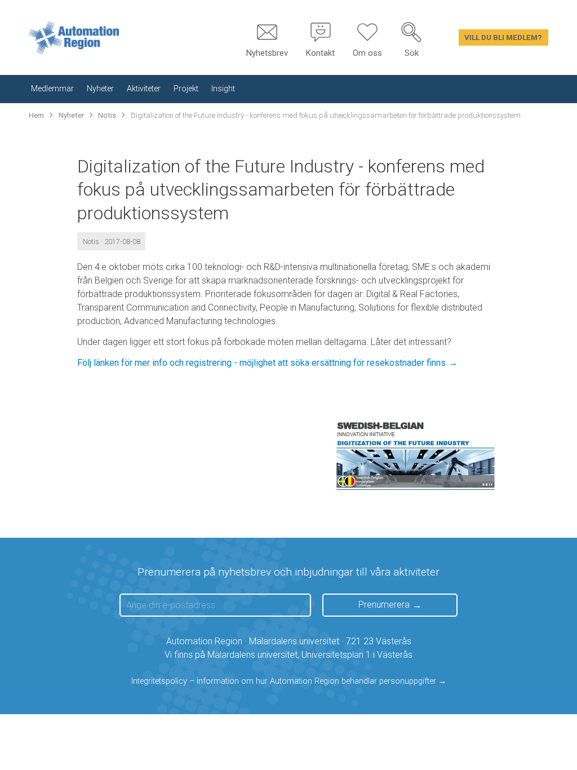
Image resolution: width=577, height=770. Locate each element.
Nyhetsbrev (267, 53)
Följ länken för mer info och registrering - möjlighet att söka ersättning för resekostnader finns (261, 362)
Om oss (367, 53)
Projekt (186, 89)
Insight (223, 89)
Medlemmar (52, 89)
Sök (412, 53)
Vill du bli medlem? (503, 37)
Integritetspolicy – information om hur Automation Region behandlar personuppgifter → (288, 681)
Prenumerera (384, 604)
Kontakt (320, 53)
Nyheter (100, 89)
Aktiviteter (144, 89)
